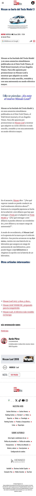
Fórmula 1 (20, 415)
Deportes (9, 418)
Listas (13, 425)
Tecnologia (24, 418)
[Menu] (3, 3)
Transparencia (10, 444)
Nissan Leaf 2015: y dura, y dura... (17, 301)
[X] (16, 400)
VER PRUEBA (14, 375)
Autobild (8, 468)
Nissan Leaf (19, 123)
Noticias (4, 331)
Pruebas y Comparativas (23, 421)
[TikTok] (20, 400)
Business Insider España (21, 468)
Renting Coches (8, 421)
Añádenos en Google (11, 41)
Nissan (16, 200)
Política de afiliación (22, 444)
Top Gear (29, 472)
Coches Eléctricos (11, 411)
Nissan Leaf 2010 (10, 359)
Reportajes (21, 425)
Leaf (17, 367)
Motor (3, 34)
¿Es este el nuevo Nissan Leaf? (18, 97)
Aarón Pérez (6, 37)
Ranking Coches (9, 415)
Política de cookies (24, 441)
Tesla (12, 215)
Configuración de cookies (18, 451)
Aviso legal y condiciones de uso (17, 438)
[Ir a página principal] (18, 3)
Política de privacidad (10, 441)
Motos (16, 418)
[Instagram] (27, 400)
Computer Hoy (8, 472)
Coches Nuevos (23, 411)
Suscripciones (23, 448)
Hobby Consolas (19, 472)
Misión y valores (11, 448)
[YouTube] (23, 400)
